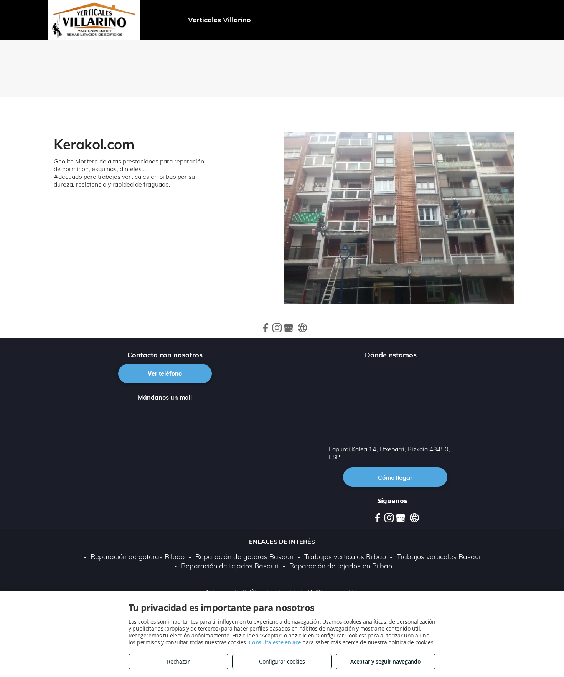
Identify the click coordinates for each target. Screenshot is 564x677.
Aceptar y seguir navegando (385, 661)
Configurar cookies (282, 661)
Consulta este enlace (275, 642)
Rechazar (178, 661)
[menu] (547, 20)
